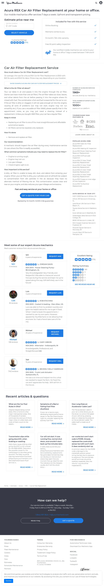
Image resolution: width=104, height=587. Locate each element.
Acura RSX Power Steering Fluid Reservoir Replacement (84, 152)
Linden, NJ (90, 220)
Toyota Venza (77, 208)
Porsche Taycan (78, 228)
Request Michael (55, 333)
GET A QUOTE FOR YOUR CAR (35, 196)
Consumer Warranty (45, 543)
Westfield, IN (91, 213)
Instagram (74, 564)
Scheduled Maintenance (13, 565)
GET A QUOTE (68, 521)
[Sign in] (100, 2)
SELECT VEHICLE (19, 33)
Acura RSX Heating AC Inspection (84, 148)
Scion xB (76, 213)
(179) (26, 42)
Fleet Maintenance (11, 549)
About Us (7, 543)
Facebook (73, 555)
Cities (6, 556)
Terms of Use (42, 556)
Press (6, 546)
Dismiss (8, 581)
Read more (25, 427)
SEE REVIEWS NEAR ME (85, 284)
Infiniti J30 (76, 199)
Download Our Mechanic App (81, 546)
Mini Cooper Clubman (80, 223)
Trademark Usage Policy (46, 553)
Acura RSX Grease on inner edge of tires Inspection (84, 180)
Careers (7, 553)
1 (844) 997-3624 (42, 515)
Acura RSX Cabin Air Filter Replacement (82, 145)
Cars (6, 559)
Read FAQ (35, 521)
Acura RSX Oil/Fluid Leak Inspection (81, 157)
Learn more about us (84, 134)
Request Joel (55, 361)
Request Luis (55, 293)
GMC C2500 (77, 196)
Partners (7, 569)
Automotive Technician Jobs (80, 543)
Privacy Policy (42, 549)
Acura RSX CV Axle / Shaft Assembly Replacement (82, 161)
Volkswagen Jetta (79, 216)
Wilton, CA (92, 196)
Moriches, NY (77, 230)
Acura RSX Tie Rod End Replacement (81, 185)
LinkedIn (73, 558)
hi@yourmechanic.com (59, 515)
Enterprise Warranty (44, 546)
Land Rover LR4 (78, 204)
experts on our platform (81, 108)
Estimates (8, 562)
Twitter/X (73, 561)
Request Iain (55, 256)
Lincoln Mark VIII (78, 232)
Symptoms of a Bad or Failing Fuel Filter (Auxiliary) (49, 406)
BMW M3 (76, 220)
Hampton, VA (77, 234)
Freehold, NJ (77, 225)
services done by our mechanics (84, 95)
